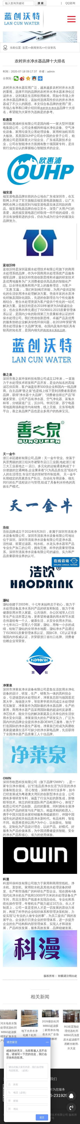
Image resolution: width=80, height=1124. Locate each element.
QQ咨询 (70, 3)
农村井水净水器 (49, 108)
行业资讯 (50, 47)
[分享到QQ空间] (28, 78)
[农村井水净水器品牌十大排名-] (24, 18)
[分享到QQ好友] (34, 78)
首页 (25, 47)
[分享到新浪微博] (22, 78)
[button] (69, 18)
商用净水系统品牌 (54, 330)
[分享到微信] (16, 78)
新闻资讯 (36, 47)
